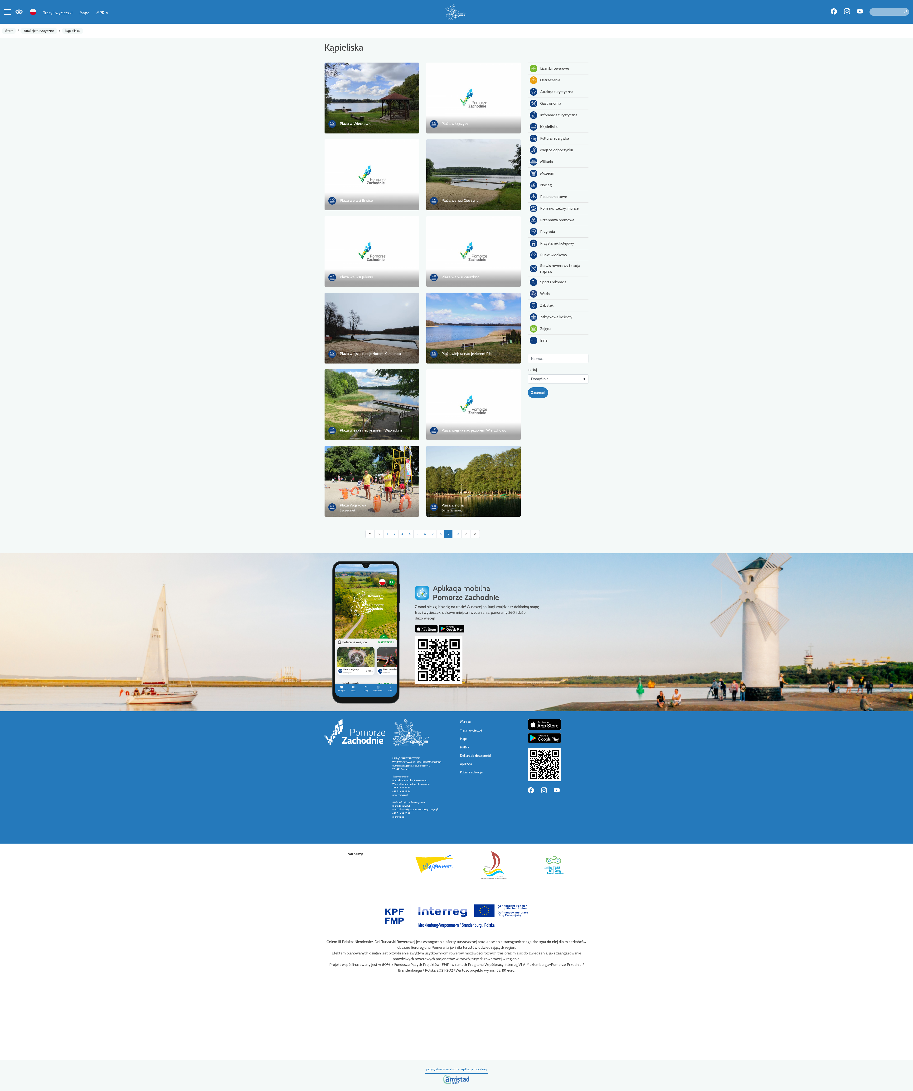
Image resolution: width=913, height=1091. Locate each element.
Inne (544, 340)
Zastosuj (538, 392)
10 (457, 534)
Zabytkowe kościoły (556, 317)
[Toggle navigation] (7, 12)
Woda (545, 293)
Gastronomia (550, 103)
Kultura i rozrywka (554, 138)
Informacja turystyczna (558, 115)
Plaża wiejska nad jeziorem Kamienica (370, 353)
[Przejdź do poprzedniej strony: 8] (379, 534)
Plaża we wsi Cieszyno (460, 200)
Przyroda (547, 231)
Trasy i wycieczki (58, 12)
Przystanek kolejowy (557, 243)
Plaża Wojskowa (353, 505)
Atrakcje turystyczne (39, 31)
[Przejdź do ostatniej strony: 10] (475, 534)
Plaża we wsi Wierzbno (461, 277)
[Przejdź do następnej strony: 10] (466, 534)
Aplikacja (466, 764)
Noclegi (546, 185)
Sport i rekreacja (553, 282)
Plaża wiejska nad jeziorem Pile (467, 353)
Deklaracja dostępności (475, 755)
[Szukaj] (905, 12)
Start (9, 31)
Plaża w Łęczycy (455, 123)
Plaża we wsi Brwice (356, 200)
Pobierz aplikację (471, 772)
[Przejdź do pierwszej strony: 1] (370, 534)
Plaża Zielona (453, 505)
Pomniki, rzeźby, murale (559, 208)
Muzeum (547, 173)
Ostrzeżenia (550, 80)
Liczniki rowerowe (554, 68)
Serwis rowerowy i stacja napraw (560, 268)
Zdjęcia (545, 328)
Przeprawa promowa (557, 220)
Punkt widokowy (553, 255)
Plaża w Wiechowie (355, 123)
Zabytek (547, 305)
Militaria (546, 161)
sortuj (532, 369)
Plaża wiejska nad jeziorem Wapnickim (371, 430)
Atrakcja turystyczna (556, 91)
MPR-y (102, 12)
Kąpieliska (72, 31)
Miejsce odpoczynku (556, 150)
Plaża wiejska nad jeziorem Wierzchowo (474, 430)
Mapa (84, 12)
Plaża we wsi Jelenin (356, 277)
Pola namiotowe (553, 196)
